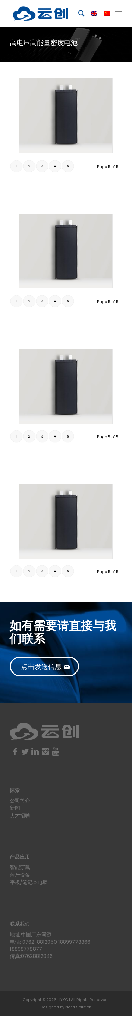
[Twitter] (25, 752)
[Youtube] (55, 752)
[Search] (78, 13)
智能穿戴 (20, 867)
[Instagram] (45, 752)
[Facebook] (15, 752)
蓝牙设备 (20, 874)
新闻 (15, 807)
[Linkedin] (35, 752)
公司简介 (20, 800)
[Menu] (118, 13)
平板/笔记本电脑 (29, 882)
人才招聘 (20, 815)
